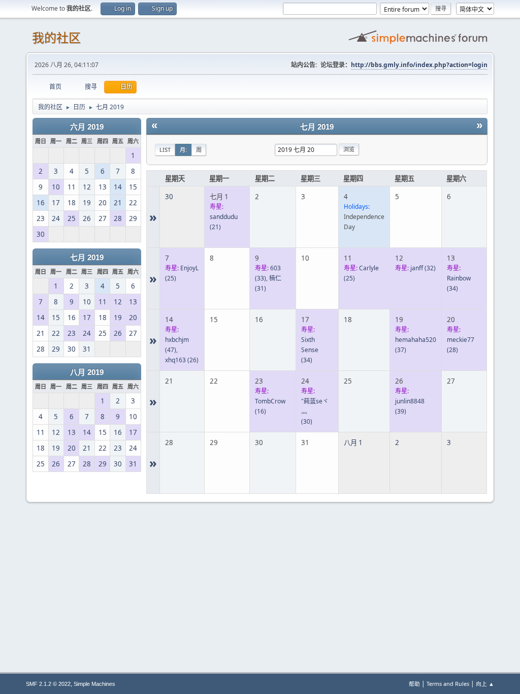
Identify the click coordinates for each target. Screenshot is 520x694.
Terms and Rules (448, 683)
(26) (182, 360)
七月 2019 (87, 258)
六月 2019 (87, 127)
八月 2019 (87, 372)
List (165, 149)
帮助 (414, 683)
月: (183, 149)
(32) (423, 268)
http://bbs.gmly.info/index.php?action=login (419, 64)
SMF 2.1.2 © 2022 (48, 684)
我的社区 (56, 38)
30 (169, 196)
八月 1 (353, 442)
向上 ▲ (485, 683)
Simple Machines (94, 684)
